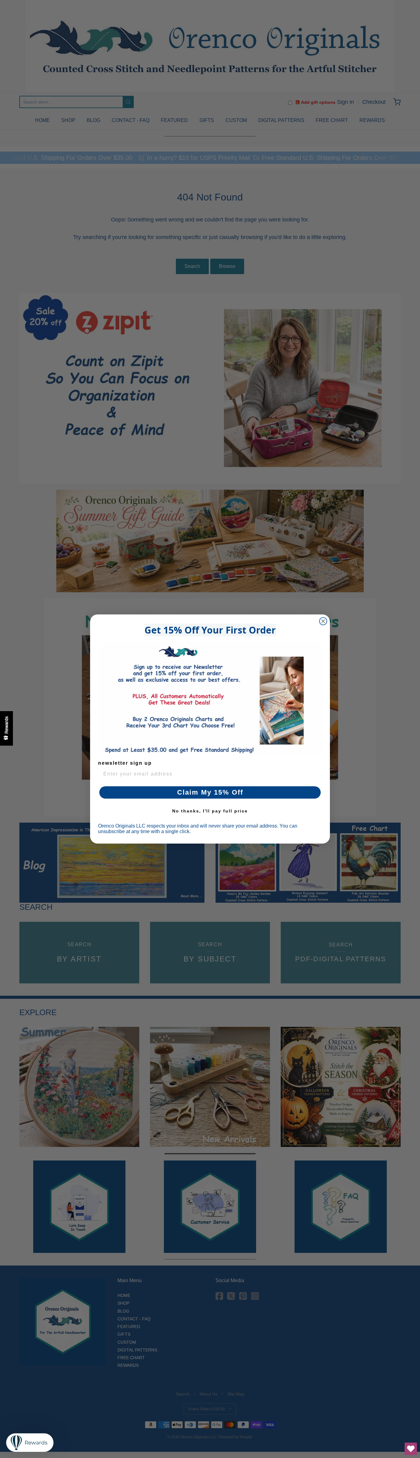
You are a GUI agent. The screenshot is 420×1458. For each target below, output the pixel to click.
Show (6, 728)
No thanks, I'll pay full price (210, 810)
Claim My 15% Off (210, 792)
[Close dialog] (323, 621)
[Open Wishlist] (411, 1449)
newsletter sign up (125, 763)
